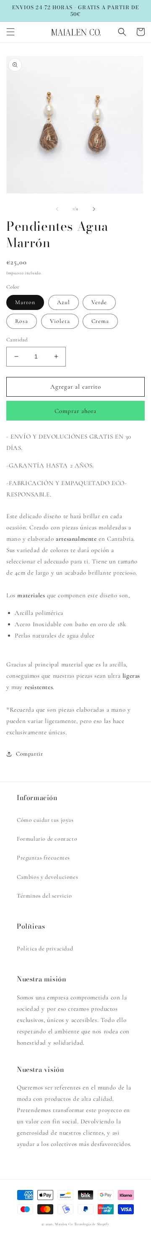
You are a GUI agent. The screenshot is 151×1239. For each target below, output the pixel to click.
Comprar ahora (75, 411)
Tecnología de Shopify (91, 1224)
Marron (25, 302)
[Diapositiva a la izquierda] (57, 209)
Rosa (21, 321)
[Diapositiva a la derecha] (94, 209)
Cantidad (17, 339)
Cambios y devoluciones (47, 876)
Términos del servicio (44, 895)
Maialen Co (64, 1224)
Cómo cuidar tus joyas (45, 819)
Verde (99, 302)
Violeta (60, 321)
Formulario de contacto (47, 838)
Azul (63, 302)
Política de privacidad (45, 948)
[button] (10, 32)
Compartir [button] (29, 753)
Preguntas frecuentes (43, 857)
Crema (100, 321)
